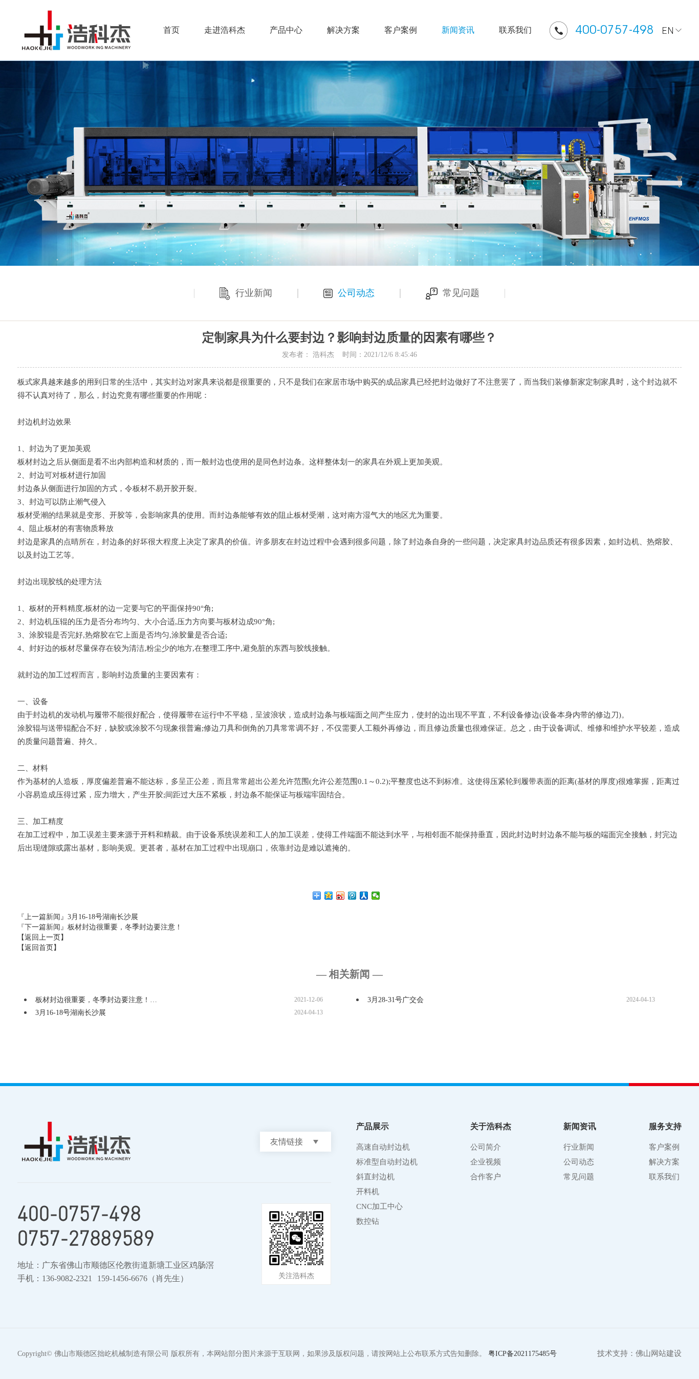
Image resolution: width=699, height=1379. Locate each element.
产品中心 (286, 30)
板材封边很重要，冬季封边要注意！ (125, 927)
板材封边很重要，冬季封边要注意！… (96, 1000)
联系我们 (515, 30)
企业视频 (485, 1162)
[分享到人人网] (364, 896)
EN (668, 30)
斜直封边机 (375, 1177)
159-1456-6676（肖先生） (142, 1278)
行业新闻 (253, 293)
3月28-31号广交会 (395, 1000)
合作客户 (485, 1177)
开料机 (367, 1191)
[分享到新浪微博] (340, 896)
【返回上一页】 (42, 937)
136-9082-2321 (67, 1278)
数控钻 (367, 1221)
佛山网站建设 (659, 1353)
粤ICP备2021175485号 (522, 1353)
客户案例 (400, 30)
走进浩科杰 (224, 30)
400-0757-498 (614, 29)
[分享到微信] (376, 896)
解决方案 (343, 30)
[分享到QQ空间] (328, 896)
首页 (171, 30)
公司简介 (485, 1147)
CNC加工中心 (379, 1206)
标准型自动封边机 (387, 1162)
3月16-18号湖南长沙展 (103, 917)
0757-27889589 (86, 1237)
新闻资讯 (458, 30)
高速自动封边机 (383, 1147)
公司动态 (356, 293)
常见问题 (461, 293)
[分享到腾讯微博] (352, 896)
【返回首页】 (38, 947)
